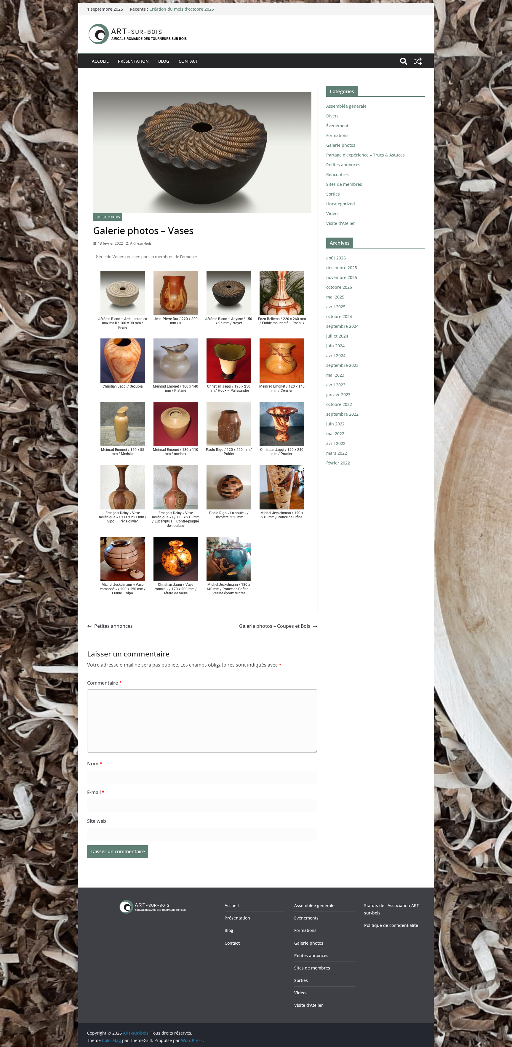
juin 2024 (335, 346)
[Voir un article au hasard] (418, 61)
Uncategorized (340, 204)
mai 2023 (335, 375)
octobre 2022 (339, 404)
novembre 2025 (341, 277)
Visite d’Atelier (308, 1005)
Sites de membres (344, 184)
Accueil (100, 61)
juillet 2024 (337, 336)
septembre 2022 (342, 414)
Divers (332, 116)
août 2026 (336, 258)
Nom (94, 763)
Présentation (133, 61)
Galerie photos (107, 217)
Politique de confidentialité (391, 925)
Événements (338, 125)
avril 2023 (335, 385)
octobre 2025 (339, 287)
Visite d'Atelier (340, 223)
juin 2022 (335, 424)
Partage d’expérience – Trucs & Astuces (365, 155)
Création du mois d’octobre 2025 (181, 9)
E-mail (96, 792)
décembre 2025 (341, 267)
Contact (188, 61)
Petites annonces (113, 626)
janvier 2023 (338, 394)
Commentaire (104, 683)
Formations (337, 135)
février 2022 (338, 463)
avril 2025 (335, 306)
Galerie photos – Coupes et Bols (274, 626)
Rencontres (337, 174)
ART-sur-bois (141, 243)
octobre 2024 (339, 316)
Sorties (333, 194)
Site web (96, 821)
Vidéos (333, 213)
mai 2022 (335, 433)
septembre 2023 (342, 365)
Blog (163, 61)
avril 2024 (335, 355)
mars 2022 (336, 453)
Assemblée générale (346, 106)
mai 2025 (335, 297)
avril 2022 (335, 443)
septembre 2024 (342, 326)
